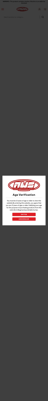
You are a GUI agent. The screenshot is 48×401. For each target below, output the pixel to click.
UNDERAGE (24, 219)
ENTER (24, 214)
